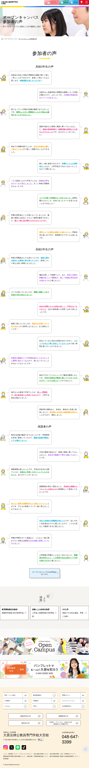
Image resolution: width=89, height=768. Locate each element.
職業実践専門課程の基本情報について (14, 756)
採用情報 (5, 758)
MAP (41, 739)
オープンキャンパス (54, 2)
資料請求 (66, 2)
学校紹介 (36, 701)
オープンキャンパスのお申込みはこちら (44, 573)
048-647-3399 (70, 739)
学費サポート (66, 695)
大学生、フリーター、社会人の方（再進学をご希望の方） (60, 723)
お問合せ (76, 2)
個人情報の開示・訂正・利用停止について (62, 754)
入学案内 (7, 701)
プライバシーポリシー (25, 754)
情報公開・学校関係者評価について (37, 756)
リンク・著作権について (10, 754)
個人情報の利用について (41, 754)
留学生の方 (25, 723)
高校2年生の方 (25, 716)
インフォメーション (68, 701)
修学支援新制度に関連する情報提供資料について (64, 756)
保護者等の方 (63, 716)
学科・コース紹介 (10, 695)
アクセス (81, 3)
